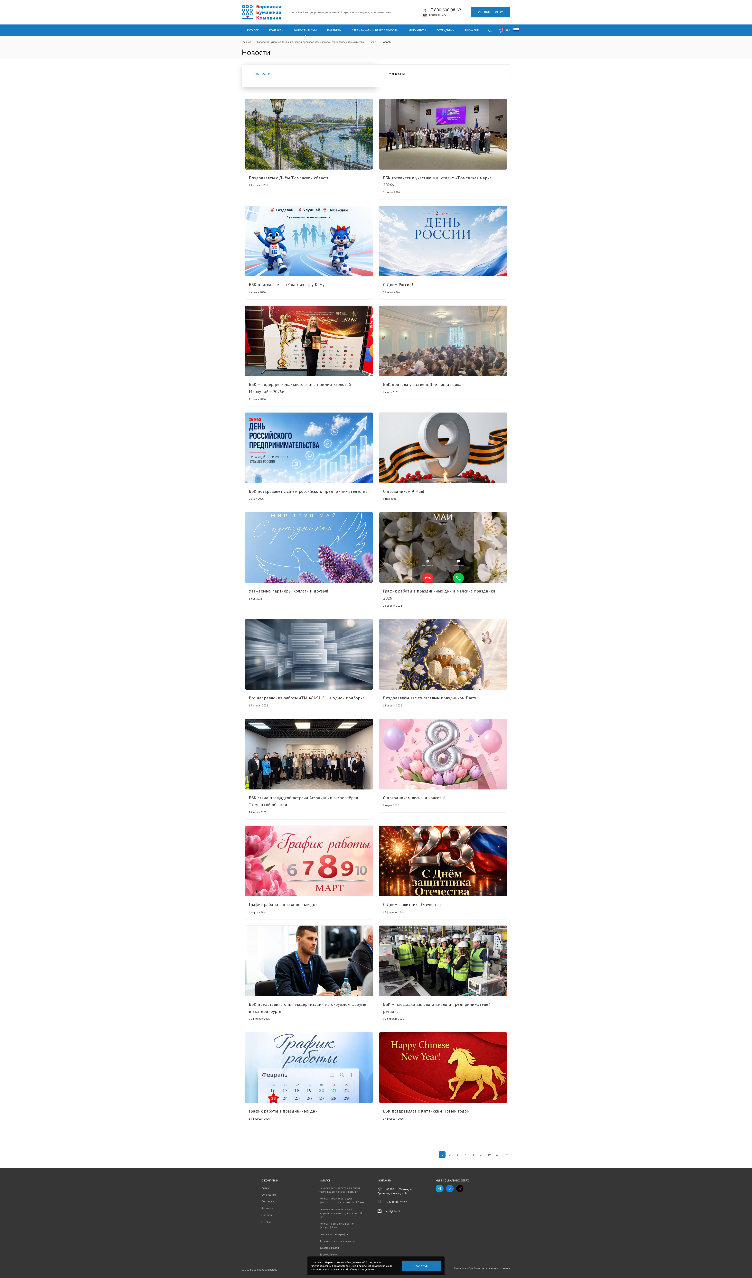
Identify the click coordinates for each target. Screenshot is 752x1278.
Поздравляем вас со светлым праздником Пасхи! (431, 698)
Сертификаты (269, 1201)
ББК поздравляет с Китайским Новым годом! (427, 1111)
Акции (265, 1188)
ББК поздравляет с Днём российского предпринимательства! (309, 491)
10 (489, 1154)
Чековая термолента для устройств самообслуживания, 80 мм (341, 1212)
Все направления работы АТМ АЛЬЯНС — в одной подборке (307, 698)
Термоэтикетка (329, 1254)
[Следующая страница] (506, 1154)
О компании (269, 1180)
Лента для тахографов (334, 1234)
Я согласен (421, 1265)
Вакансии (472, 30)
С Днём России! (398, 284)
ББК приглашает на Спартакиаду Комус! (288, 284)
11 (497, 1154)
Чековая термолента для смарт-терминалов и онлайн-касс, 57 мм (341, 1190)
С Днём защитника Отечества (412, 904)
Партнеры (334, 30)
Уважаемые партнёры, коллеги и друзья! (288, 591)
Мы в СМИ (397, 74)
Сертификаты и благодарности (375, 30)
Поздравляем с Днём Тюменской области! (290, 178)
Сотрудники (446, 30)
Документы (417, 30)
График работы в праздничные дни (283, 904)
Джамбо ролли (329, 1247)
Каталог (253, 30)
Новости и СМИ (305, 30)
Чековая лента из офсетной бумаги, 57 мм (337, 1225)
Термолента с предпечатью (337, 1241)
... (481, 1154)
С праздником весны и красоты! (414, 797)
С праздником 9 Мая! (403, 491)
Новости (262, 74)
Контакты (276, 30)
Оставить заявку (490, 12)
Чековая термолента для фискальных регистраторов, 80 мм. (342, 1200)
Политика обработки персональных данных (482, 1268)
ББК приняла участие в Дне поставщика (422, 384)
